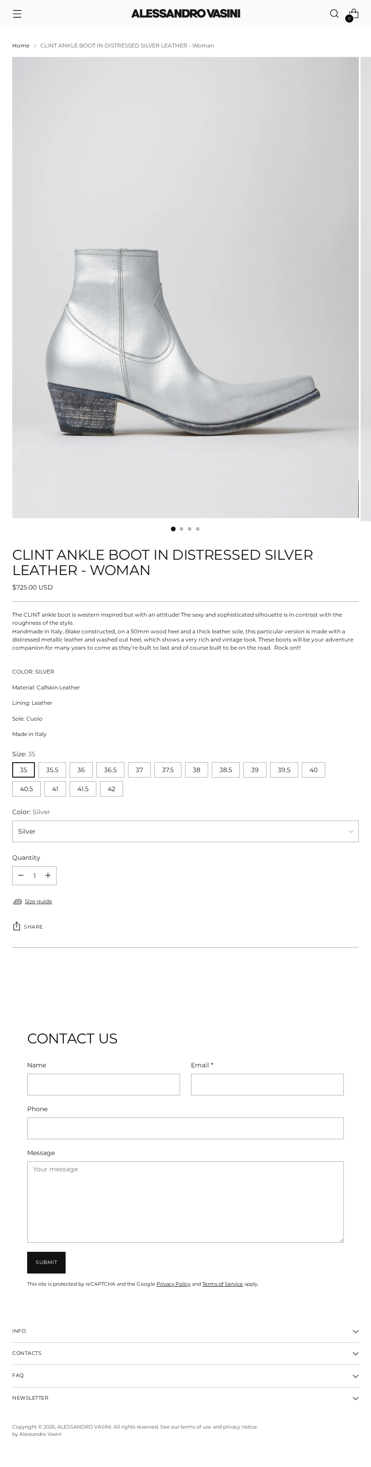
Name (36, 1065)
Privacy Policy (173, 1284)
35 (23, 770)
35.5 (52, 770)
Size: (23, 754)
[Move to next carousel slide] (351, 982)
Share (33, 927)
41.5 (83, 788)
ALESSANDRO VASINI (84, 1427)
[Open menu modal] (17, 14)
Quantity (26, 857)
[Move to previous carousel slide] (330, 982)
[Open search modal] (334, 14)
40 (313, 770)
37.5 (168, 770)
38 (196, 770)
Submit (46, 1262)
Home (20, 45)
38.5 (225, 770)
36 (81, 770)
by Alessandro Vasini (37, 1434)
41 (55, 788)
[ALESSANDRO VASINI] (185, 13)
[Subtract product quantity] (48, 876)
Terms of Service (222, 1284)
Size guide (38, 901)
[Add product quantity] (21, 876)
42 (111, 788)
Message (41, 1152)
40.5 (26, 788)
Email (202, 1065)
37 (139, 770)
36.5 (110, 770)
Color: (31, 812)
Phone (37, 1109)
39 (255, 770)
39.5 (284, 770)
